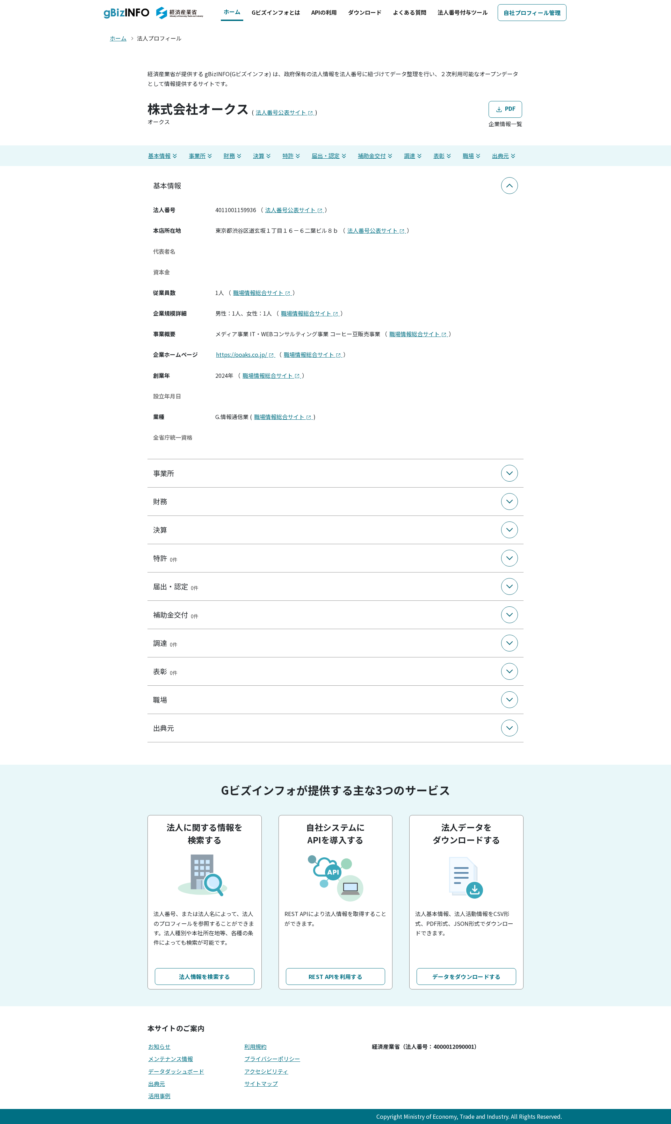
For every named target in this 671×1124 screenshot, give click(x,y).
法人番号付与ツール (463, 12)
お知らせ (159, 1046)
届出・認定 (326, 155)
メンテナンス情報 (170, 1058)
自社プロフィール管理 (532, 12)
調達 (409, 155)
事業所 (197, 155)
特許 (288, 155)
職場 (468, 155)
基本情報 (159, 155)
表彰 (439, 155)
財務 (229, 155)
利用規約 (255, 1046)
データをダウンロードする (466, 976)
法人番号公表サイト (282, 112)
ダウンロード (365, 12)
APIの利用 (324, 12)
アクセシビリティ (266, 1071)
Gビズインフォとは (276, 12)
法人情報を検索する (204, 976)
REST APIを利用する (335, 976)
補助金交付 (372, 155)
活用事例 (159, 1095)
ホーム (232, 11)
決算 (258, 155)
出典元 (500, 155)
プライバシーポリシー (272, 1058)
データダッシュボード (176, 1071)
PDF (509, 108)
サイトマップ (261, 1083)
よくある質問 (409, 12)
